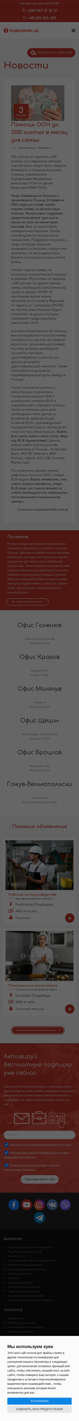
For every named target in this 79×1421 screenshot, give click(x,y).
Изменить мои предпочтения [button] (39, 1409)
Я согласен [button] (40, 1401)
